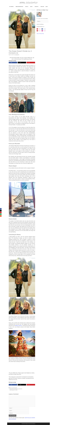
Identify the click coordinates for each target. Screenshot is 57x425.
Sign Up (47, 6)
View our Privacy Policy (40, 33)
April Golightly (28, 3)
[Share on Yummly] (1, 216)
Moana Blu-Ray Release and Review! (16, 388)
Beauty (31, 6)
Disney (11, 387)
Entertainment (14, 387)
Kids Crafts (36, 6)
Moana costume (18, 325)
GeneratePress (33, 423)
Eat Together (11, 6)
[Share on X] (1, 210)
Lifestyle (26, 6)
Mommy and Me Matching (19, 6)
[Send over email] (1, 214)
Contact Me (42, 6)
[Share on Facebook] (1, 209)
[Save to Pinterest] (1, 212)
